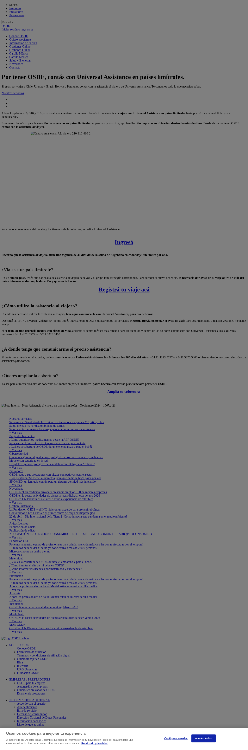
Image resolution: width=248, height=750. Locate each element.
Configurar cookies (176, 738)
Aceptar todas (203, 738)
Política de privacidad (94, 743)
